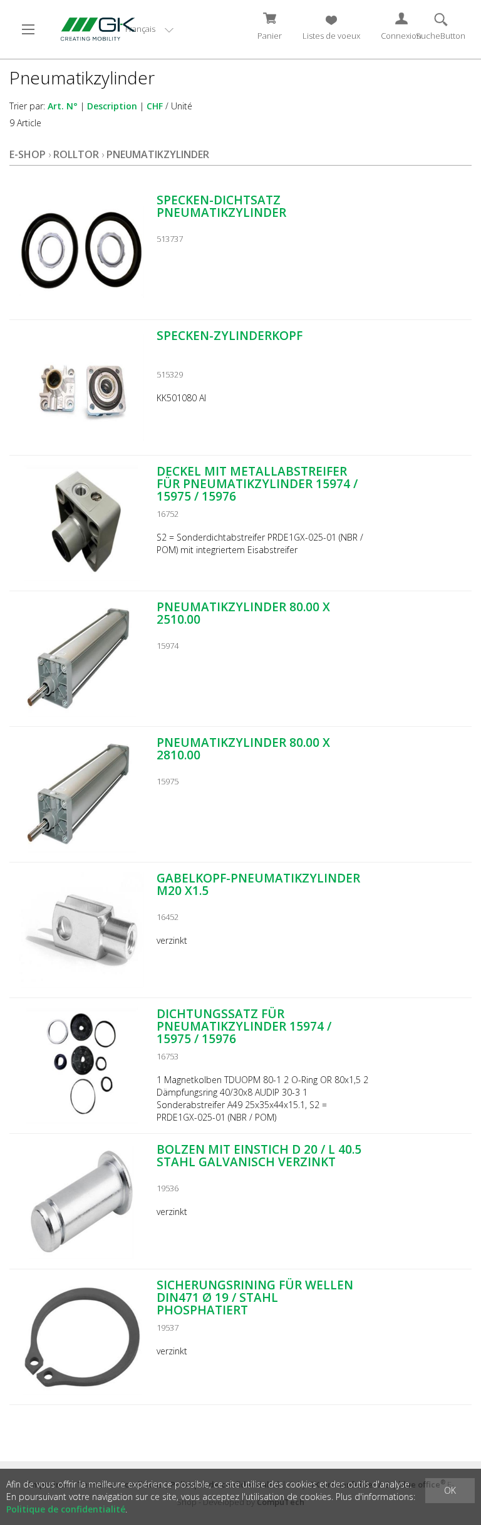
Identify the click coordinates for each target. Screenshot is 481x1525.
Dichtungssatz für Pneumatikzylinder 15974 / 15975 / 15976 (244, 1026)
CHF (155, 106)
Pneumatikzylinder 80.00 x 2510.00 (243, 613)
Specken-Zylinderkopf (230, 336)
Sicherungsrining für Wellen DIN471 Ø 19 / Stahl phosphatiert (255, 1297)
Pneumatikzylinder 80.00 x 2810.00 (243, 748)
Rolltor (76, 154)
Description (112, 106)
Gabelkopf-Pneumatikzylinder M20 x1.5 (258, 884)
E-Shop (27, 154)
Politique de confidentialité (65, 1509)
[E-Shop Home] (94, 28)
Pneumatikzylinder (157, 154)
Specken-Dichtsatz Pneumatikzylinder (221, 206)
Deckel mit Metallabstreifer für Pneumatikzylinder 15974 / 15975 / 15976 (257, 483)
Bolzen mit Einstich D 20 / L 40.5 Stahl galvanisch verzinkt (259, 1155)
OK (450, 1490)
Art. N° (63, 106)
